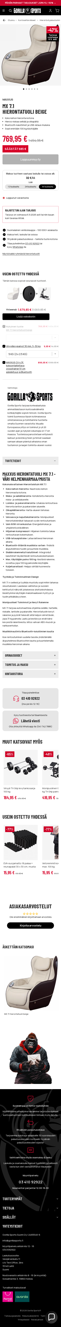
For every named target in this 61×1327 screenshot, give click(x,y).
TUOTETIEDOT (13, 461)
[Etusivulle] (30, 10)
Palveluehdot (37, 1319)
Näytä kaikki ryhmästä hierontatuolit (21, 253)
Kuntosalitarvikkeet (27, 20)
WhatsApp (18, 246)
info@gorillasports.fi (13, 1240)
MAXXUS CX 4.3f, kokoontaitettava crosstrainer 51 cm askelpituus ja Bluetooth (19, 367)
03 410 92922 (32, 243)
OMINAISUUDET (13, 655)
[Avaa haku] (10, 10)
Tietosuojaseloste (12, 1316)
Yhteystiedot (23, 1319)
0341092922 (9, 1249)
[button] (51, 1317)
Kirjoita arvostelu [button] (30, 925)
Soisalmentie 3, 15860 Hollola (18, 1278)
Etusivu (11, 20)
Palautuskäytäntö (30, 1316)
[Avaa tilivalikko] (50, 10)
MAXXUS (8, 99)
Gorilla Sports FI (34, 1310)
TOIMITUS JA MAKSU (16, 665)
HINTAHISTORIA (14, 674)
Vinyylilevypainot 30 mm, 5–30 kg (23, 346)
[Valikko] (3, 10)
